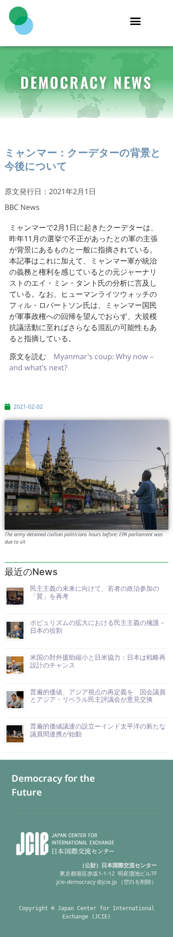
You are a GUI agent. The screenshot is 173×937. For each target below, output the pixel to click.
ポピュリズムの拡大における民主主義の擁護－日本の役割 (98, 626)
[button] (135, 21)
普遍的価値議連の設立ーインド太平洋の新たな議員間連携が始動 (98, 730)
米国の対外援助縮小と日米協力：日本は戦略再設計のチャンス (98, 661)
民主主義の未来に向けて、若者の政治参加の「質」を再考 (94, 592)
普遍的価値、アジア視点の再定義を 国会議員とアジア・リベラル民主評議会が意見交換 (98, 696)
